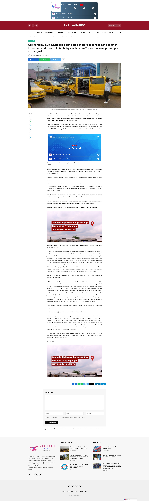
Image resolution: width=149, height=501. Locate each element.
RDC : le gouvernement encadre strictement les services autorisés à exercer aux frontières (79, 457)
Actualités (31, 40)
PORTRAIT (96, 32)
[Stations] (98, 137)
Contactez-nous (72, 491)
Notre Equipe (84, 491)
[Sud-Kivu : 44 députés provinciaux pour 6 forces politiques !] (97, 457)
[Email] (30, 133)
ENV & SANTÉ (85, 32)
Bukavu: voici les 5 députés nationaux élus (110, 447)
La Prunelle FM (114, 25)
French (128, 499)
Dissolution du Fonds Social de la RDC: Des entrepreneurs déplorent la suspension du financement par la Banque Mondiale (112, 466)
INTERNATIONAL (107, 32)
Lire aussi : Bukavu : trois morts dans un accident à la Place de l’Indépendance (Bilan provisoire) (72, 207)
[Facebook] (30, 117)
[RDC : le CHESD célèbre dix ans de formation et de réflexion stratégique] (64, 467)
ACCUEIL (39, 32)
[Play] (74, 8)
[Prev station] (83, 8)
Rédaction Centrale (37, 55)
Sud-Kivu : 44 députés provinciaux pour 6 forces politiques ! (112, 456)
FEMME (60, 32)
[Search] (120, 32)
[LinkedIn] (30, 129)
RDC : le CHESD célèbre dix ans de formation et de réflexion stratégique (79, 466)
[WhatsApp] (30, 121)
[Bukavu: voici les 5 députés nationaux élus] (97, 449)
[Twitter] (30, 125)
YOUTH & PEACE (72, 32)
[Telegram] (30, 137)
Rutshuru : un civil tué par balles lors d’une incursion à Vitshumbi (79, 447)
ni (56, 342)
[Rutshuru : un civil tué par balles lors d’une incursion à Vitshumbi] (64, 449)
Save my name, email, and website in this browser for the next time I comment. (66, 417)
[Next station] (65, 8)
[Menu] (29, 32)
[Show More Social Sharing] (63, 59)
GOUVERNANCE (49, 32)
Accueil (63, 491)
